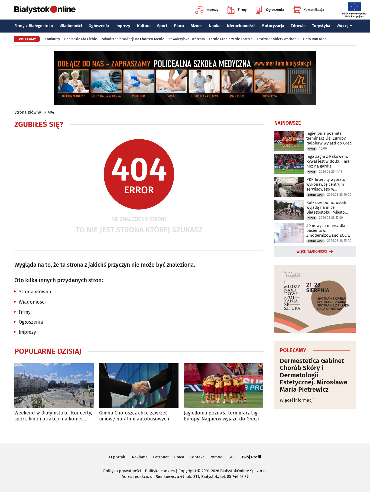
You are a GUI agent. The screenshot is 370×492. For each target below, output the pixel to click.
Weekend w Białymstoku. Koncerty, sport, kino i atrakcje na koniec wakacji (53, 416)
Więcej (342, 25)
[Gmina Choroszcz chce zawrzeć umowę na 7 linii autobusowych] (138, 385)
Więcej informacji (297, 400)
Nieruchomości (241, 25)
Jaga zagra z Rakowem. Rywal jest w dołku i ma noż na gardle (327, 161)
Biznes (196, 25)
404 (51, 112)
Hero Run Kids (314, 39)
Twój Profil (251, 457)
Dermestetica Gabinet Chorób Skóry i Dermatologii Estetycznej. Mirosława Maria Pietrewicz (313, 375)
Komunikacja (313, 10)
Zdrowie (298, 25)
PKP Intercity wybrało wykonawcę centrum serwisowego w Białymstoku (325, 184)
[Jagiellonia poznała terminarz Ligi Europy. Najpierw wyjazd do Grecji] (223, 385)
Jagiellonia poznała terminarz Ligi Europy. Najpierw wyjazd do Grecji (221, 416)
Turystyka (321, 25)
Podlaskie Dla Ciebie (80, 39)
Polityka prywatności (122, 470)
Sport (162, 25)
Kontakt (197, 457)
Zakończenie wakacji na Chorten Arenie (132, 39)
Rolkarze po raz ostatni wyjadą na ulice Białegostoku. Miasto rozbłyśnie (327, 207)
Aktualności (315, 195)
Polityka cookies (160, 470)
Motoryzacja (272, 25)
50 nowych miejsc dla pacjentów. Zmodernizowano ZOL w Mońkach (328, 230)
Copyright (187, 470)
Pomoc (215, 457)
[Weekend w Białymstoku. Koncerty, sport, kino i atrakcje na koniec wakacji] (54, 385)
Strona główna (27, 112)
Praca (179, 25)
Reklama (140, 457)
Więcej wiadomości (312, 251)
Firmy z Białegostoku (33, 25)
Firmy (242, 10)
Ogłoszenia (275, 10)
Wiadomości (71, 25)
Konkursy (52, 39)
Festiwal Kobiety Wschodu (278, 39)
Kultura (144, 25)
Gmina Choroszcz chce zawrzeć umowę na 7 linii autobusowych (134, 416)
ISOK (232, 457)
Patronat (161, 457)
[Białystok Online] (45, 10)
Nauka (214, 25)
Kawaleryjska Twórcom (186, 39)
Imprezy (212, 10)
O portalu (117, 457)
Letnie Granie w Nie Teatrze (230, 39)
